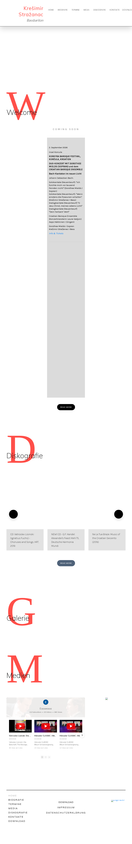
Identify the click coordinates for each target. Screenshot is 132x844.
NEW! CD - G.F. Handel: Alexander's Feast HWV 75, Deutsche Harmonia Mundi (65, 540)
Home (51, 10)
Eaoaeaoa (46, 708)
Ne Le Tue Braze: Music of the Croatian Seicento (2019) (106, 538)
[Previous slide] (13, 514)
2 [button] (45, 757)
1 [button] (42, 757)
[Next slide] (118, 514)
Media (86, 10)
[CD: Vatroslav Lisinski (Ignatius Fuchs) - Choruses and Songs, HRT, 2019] (25, 514)
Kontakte (115, 10)
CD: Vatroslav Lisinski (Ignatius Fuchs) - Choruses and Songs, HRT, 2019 (24, 540)
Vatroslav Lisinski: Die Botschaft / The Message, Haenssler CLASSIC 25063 (20, 736)
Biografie (63, 10)
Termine (76, 10)
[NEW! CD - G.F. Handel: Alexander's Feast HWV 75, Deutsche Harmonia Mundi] (66, 514)
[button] (9, 735)
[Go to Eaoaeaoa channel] (45, 702)
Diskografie (99, 10)
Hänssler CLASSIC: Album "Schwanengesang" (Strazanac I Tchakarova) (71, 736)
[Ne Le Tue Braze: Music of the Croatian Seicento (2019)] (107, 514)
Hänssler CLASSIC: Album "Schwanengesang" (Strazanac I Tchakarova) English (45, 736)
